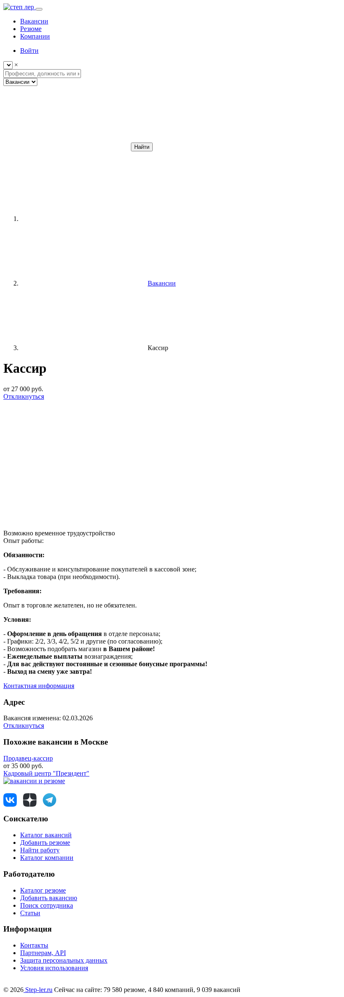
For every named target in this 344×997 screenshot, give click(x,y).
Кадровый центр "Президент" (46, 773)
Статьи (30, 913)
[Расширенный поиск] (66, 146)
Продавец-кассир (28, 758)
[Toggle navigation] (39, 9)
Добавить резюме (45, 842)
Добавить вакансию (48, 897)
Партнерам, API (43, 952)
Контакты (34, 945)
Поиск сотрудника (46, 905)
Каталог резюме (43, 890)
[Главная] (83, 218)
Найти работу (40, 850)
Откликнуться (23, 396)
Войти (29, 50)
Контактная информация (38, 685)
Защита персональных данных (63, 960)
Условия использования (54, 967)
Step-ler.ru (37, 989)
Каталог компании (46, 857)
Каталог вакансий (46, 835)
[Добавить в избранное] (66, 461)
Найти (141, 147)
